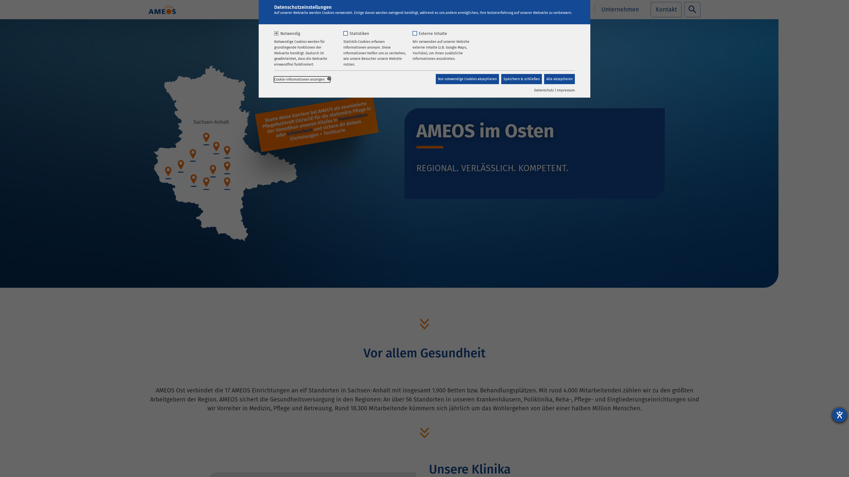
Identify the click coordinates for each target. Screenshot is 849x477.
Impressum (566, 90)
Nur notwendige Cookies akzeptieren (467, 79)
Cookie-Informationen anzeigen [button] (299, 79)
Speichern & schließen (521, 79)
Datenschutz (544, 90)
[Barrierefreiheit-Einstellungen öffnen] (839, 415)
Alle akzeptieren (559, 79)
